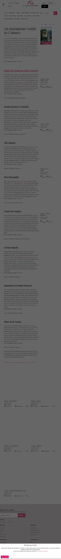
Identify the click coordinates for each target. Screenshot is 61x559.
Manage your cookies (43, 551)
